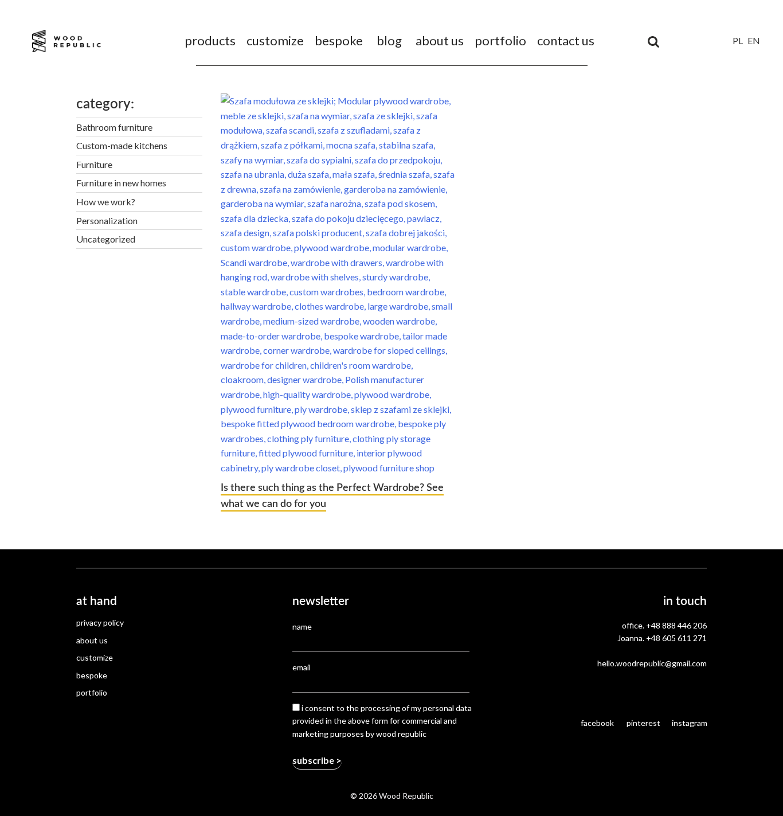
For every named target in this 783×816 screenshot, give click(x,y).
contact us (565, 40)
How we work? (105, 201)
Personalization (107, 220)
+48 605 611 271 (676, 638)
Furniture (94, 164)
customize (275, 40)
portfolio (500, 40)
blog (389, 40)
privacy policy (100, 622)
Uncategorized (105, 238)
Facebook (597, 723)
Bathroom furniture (114, 127)
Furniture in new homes (121, 182)
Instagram (689, 723)
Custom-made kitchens (121, 145)
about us (440, 40)
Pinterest (643, 723)
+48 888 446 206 (676, 625)
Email (301, 667)
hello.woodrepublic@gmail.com (652, 663)
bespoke (339, 40)
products (210, 40)
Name (302, 626)
